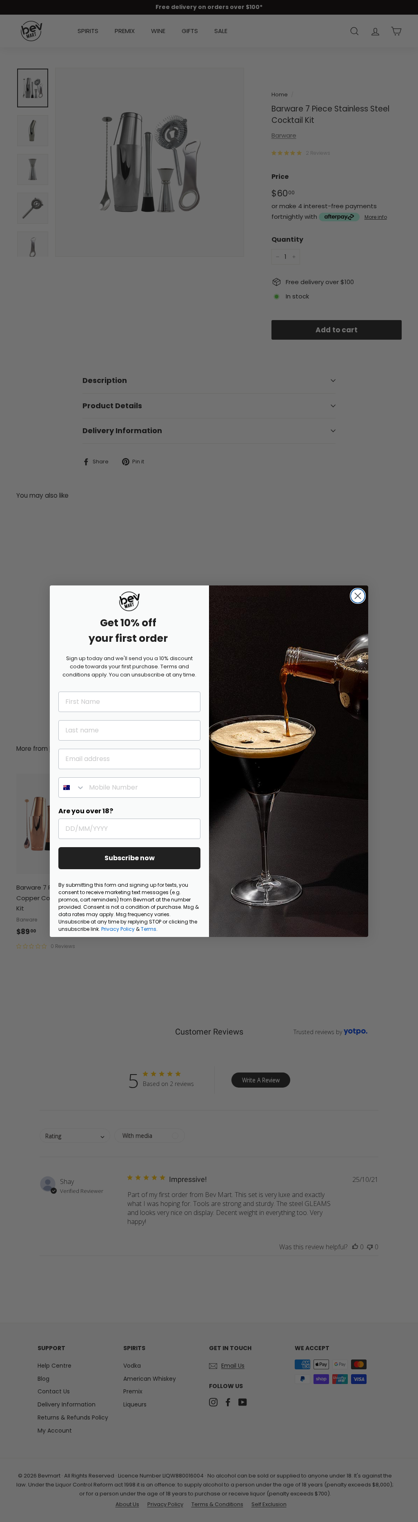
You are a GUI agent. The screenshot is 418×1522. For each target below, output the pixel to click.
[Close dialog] (358, 596)
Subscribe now (129, 858)
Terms (148, 929)
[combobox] (72, 787)
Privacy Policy (118, 929)
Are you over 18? (85, 811)
